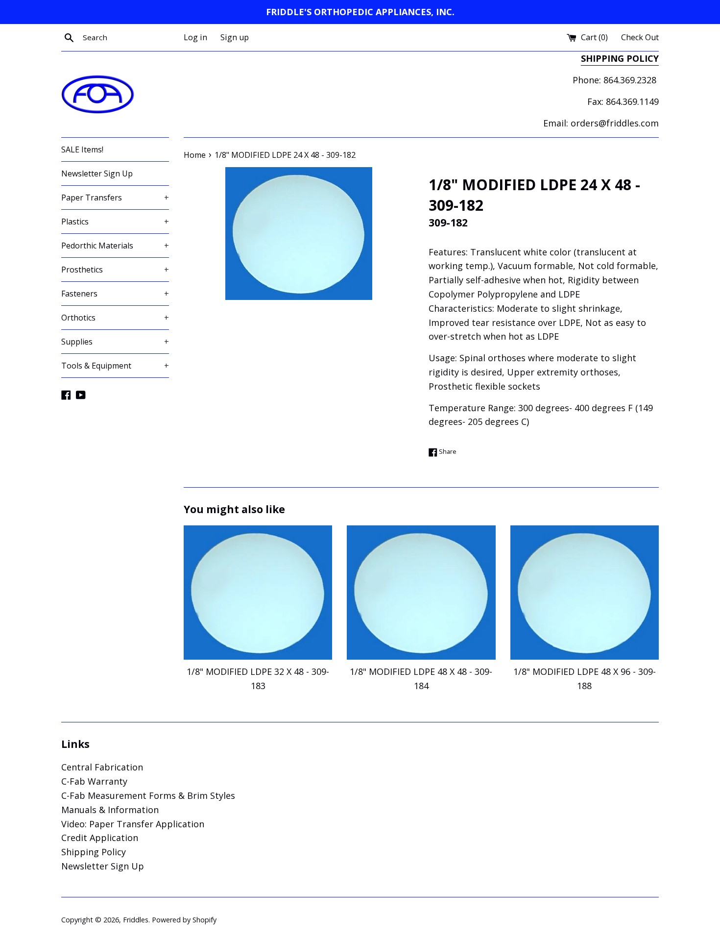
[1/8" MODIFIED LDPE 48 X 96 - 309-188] (584, 592)
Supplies (115, 341)
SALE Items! (82, 149)
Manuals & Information (110, 810)
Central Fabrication (102, 767)
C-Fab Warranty (94, 781)
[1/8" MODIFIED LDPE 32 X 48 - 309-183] (258, 592)
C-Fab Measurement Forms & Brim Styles (148, 795)
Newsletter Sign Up (97, 173)
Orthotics (115, 317)
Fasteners (115, 293)
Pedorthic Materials (115, 245)
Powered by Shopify (184, 919)
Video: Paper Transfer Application (132, 824)
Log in (195, 37)
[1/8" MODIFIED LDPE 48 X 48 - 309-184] (421, 592)
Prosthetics (115, 269)
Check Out (640, 37)
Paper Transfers (115, 197)
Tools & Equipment (115, 365)
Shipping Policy (93, 852)
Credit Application (99, 837)
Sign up (234, 37)
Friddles (135, 919)
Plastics (115, 221)
